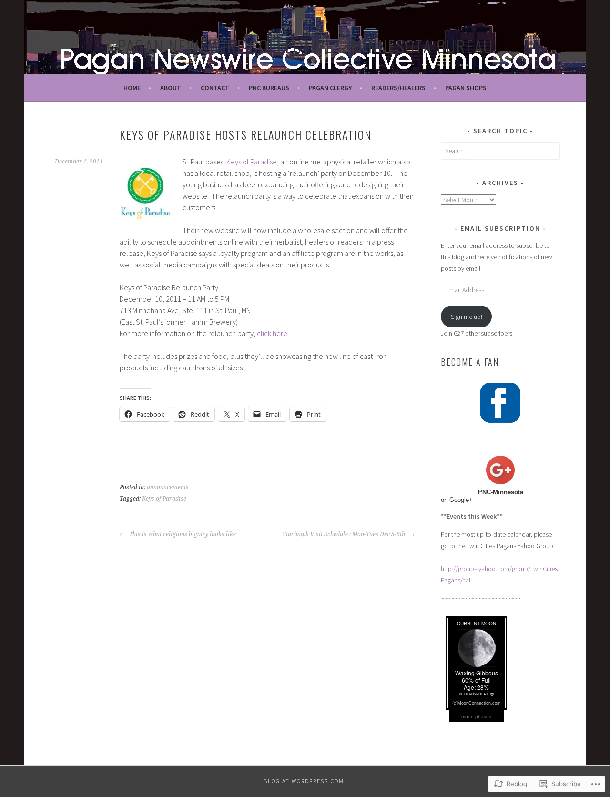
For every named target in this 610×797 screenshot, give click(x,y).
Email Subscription (500, 228)
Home (132, 87)
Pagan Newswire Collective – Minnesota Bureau (305, 45)
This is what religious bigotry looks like (182, 534)
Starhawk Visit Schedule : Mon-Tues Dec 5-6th (345, 534)
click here (272, 333)
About (170, 87)
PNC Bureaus (269, 87)
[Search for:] (500, 150)
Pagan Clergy (330, 87)
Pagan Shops (466, 87)
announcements (168, 487)
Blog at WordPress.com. (305, 781)
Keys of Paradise (251, 161)
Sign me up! (466, 316)
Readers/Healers (398, 87)
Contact (215, 87)
